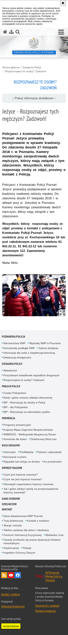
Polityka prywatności (45, 611)
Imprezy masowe (12, 468)
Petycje (27, 547)
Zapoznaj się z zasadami (47, 605)
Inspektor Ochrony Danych (19, 552)
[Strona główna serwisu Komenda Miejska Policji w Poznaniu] (5, 31)
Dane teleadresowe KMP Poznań (23, 516)
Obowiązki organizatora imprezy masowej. (28, 484)
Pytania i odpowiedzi (49, 452)
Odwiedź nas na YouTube (11, 575)
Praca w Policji (11, 386)
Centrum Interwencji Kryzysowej (22, 534)
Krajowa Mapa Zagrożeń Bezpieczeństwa (28, 429)
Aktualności (10, 370)
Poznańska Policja (13, 337)
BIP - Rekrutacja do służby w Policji (24, 402)
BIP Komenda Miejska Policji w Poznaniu (54, 576)
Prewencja (8, 418)
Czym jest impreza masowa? (20, 474)
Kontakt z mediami (38, 520)
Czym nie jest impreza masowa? (22, 479)
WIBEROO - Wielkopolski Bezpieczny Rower (29, 434)
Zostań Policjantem (14, 392)
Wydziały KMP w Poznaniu (45, 343)
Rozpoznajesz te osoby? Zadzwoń (25, 71)
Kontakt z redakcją (10, 594)
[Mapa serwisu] (11, 31)
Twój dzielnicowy (13, 520)
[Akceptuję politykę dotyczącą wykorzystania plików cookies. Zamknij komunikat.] (63, 3)
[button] (61, 32)
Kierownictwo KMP (14, 343)
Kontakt (7, 509)
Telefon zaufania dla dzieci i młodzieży (26, 530)
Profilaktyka (26, 452)
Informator (9, 452)
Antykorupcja (11, 547)
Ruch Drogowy (11, 445)
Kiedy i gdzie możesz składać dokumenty (27, 397)
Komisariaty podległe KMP (19, 348)
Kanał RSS (4, 575)
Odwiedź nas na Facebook (18, 575)
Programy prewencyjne (17, 424)
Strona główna (10, 67)
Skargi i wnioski (12, 525)
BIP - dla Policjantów (15, 407)
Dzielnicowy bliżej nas (43, 439)
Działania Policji (31, 67)
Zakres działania (48, 348)
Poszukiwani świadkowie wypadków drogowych (31, 375)
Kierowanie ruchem (14, 456)
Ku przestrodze (53, 461)
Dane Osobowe (11, 499)
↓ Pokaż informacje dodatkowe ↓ (34, 98)
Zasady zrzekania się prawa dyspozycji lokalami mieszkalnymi (31, 541)
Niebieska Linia (54, 534)
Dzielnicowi (9, 504)
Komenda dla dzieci (15, 439)
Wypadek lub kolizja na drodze (21, 461)
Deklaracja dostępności (17, 357)
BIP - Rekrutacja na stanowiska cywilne (26, 411)
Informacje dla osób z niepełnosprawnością (29, 352)
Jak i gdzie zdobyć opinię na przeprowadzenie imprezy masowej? (30, 490)
